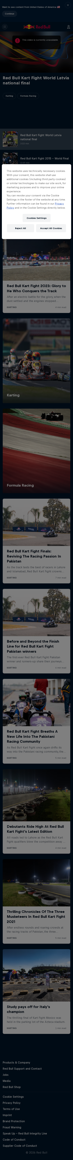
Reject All (20, 228)
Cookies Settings (37, 218)
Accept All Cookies (51, 228)
